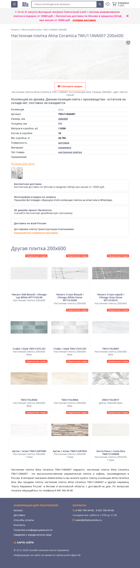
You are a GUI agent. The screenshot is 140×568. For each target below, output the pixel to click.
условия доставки (84, 20)
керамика (64, 147)
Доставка (19, 515)
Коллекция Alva (22, 164)
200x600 (63, 118)
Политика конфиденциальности (33, 530)
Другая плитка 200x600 (38, 248)
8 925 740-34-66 (105, 510)
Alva (61, 109)
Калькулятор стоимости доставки (36, 232)
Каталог (18, 510)
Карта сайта (25, 542)
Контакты (19, 525)
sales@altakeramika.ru (89, 520)
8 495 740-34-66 (85, 510)
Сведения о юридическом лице (32, 534)
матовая (63, 142)
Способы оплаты (24, 520)
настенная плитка (70, 152)
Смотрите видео (71, 86)
